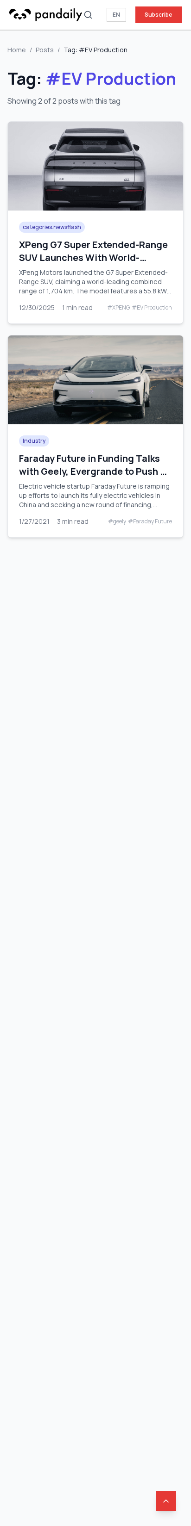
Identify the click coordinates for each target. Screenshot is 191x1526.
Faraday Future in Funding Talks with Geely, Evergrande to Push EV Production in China (95, 471)
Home (16, 49)
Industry (34, 441)
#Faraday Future (150, 521)
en (116, 15)
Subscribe (158, 15)
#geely (117, 521)
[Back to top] (166, 1501)
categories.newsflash (52, 227)
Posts (45, 49)
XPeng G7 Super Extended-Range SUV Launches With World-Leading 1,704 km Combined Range (93, 264)
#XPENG (118, 307)
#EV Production (152, 307)
